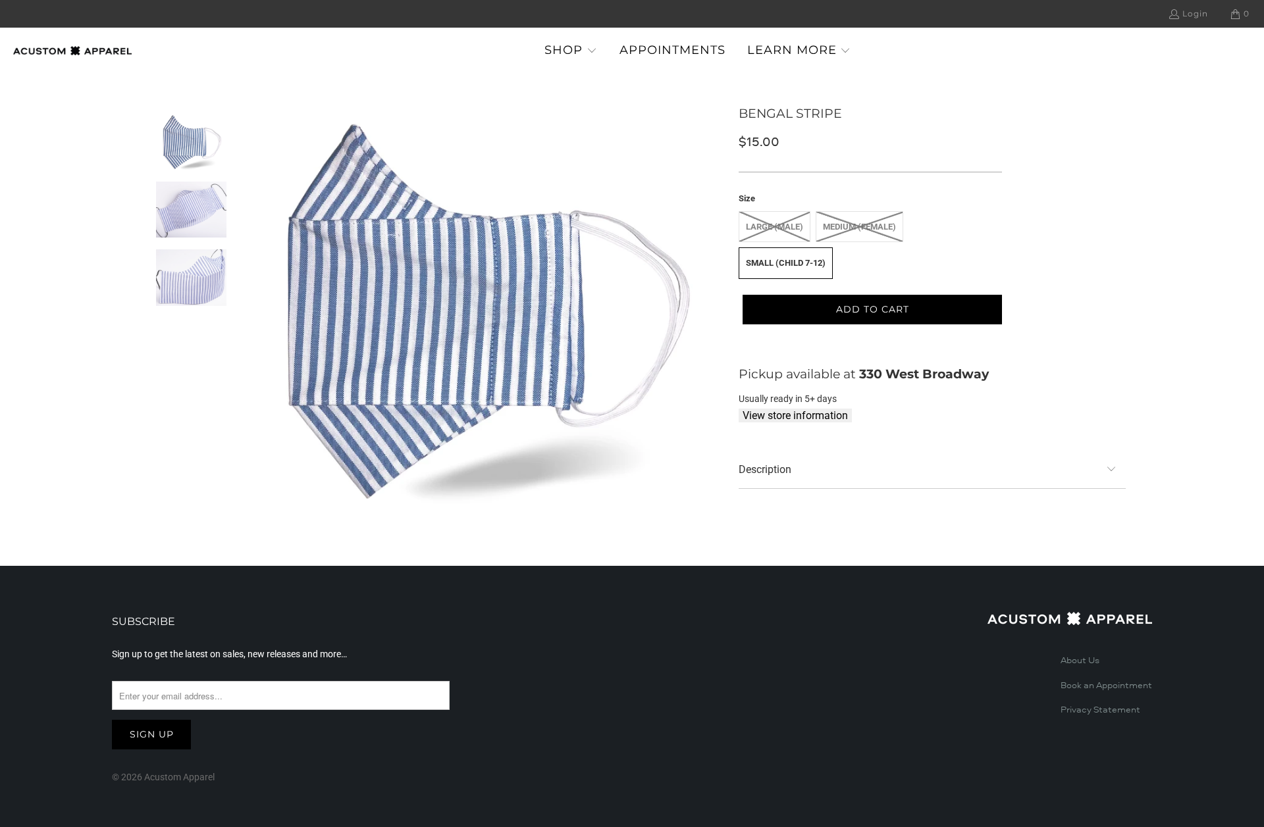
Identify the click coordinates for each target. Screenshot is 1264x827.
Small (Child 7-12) (786, 263)
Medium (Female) (859, 227)
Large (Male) (774, 227)
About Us (1080, 660)
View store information (795, 415)
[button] (570, 51)
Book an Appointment (1106, 685)
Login (1195, 13)
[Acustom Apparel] (72, 50)
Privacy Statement (1100, 709)
